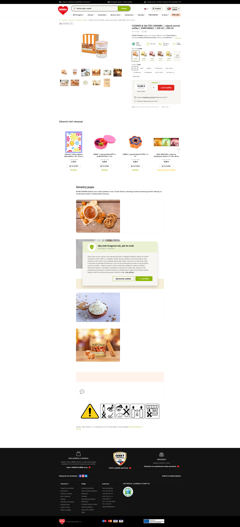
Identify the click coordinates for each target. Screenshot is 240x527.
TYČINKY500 (148, 72)
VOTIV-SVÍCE (159, 72)
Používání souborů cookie (89, 504)
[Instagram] (83, 476)
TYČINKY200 (137, 72)
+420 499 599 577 (107, 493)
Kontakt (78, 429)
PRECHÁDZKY (153, 15)
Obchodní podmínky (87, 488)
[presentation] (60, 150)
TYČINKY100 (158, 68)
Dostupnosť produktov (67, 502)
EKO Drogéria (78, 15)
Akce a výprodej (65, 496)
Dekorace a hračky (66, 493)
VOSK (141, 68)
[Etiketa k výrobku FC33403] (107, 83)
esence (149, 68)
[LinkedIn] (86, 476)
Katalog (62, 499)
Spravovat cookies (123, 278)
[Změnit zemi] (145, 8)
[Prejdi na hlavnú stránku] (63, 10)
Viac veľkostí (129, 272)
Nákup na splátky (65, 510)
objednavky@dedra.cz (136, 427)
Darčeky (141, 15)
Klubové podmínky (87, 507)
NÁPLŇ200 (136, 76)
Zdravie (90, 15)
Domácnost (64, 491)
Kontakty (84, 496)
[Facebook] (80, 476)
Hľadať (124, 8)
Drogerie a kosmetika (67, 488)
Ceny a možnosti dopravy (89, 491)
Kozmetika (102, 15)
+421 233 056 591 (107, 491)
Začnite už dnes (65, 507)
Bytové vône (115, 15)
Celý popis (178, 38)
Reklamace (84, 493)
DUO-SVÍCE (169, 68)
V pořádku (144, 278)
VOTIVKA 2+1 (170, 72)
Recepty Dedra (64, 504)
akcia (165, 15)
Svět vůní (175, 15)
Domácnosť (129, 15)
